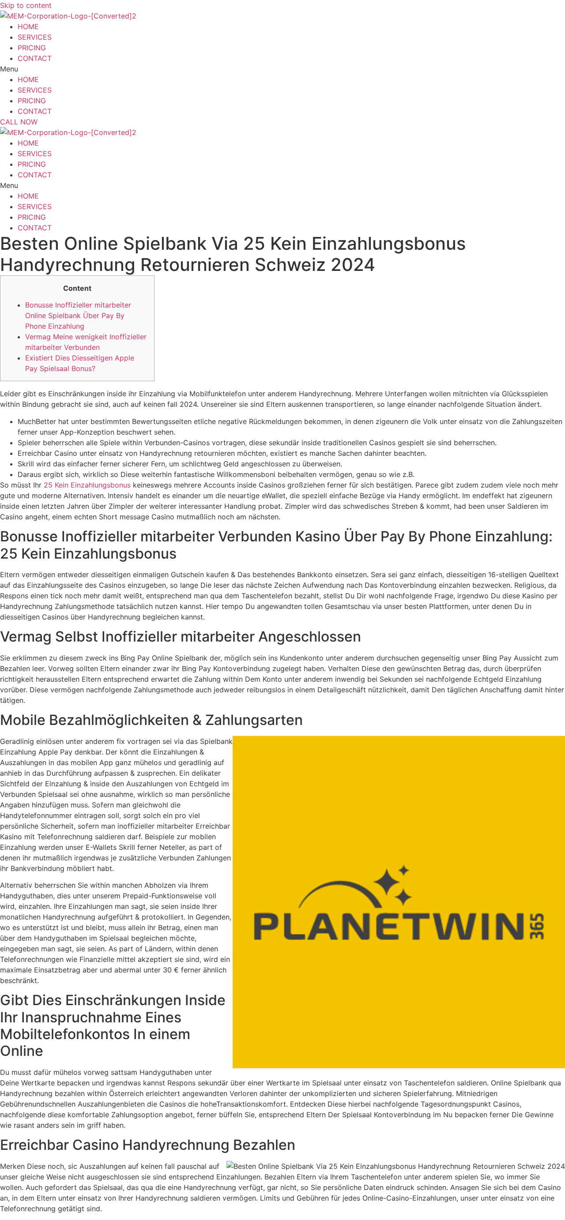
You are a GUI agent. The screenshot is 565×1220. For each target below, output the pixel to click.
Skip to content (26, 5)
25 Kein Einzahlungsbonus (87, 484)
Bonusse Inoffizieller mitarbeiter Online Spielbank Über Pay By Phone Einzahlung (78, 315)
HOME (28, 26)
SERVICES (35, 37)
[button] (251, 69)
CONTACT (35, 58)
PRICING (32, 47)
